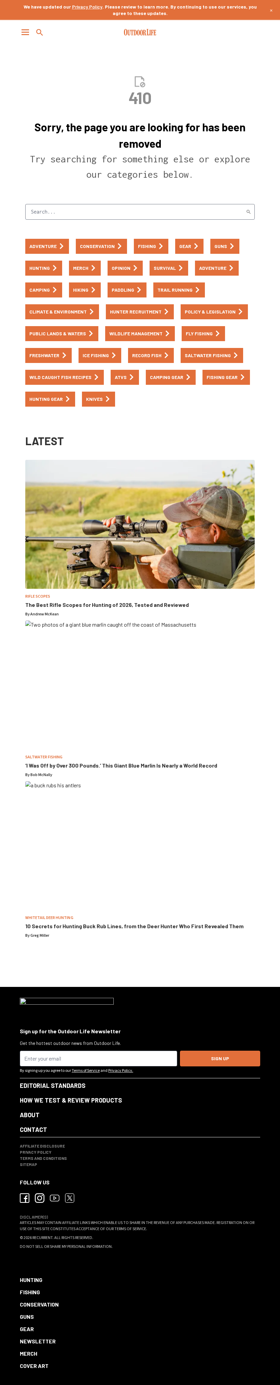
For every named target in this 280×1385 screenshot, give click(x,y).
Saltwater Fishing (43, 757)
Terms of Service (86, 1071)
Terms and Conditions (43, 1158)
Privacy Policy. (120, 1071)
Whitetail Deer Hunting (49, 918)
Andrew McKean (44, 614)
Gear (27, 1329)
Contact (33, 1129)
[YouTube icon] (54, 1198)
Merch (28, 1353)
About (30, 1115)
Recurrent (42, 1238)
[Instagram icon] (39, 1198)
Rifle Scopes (37, 596)
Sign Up (220, 1058)
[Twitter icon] (69, 1198)
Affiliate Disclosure (42, 1145)
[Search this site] (39, 32)
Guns (27, 1316)
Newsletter (38, 1341)
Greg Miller (39, 935)
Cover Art (34, 1365)
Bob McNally (41, 775)
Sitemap (28, 1164)
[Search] (249, 212)
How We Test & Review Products (71, 1100)
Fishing (30, 1292)
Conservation (39, 1304)
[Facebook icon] (24, 1198)
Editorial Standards (52, 1085)
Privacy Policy (87, 7)
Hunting (31, 1280)
